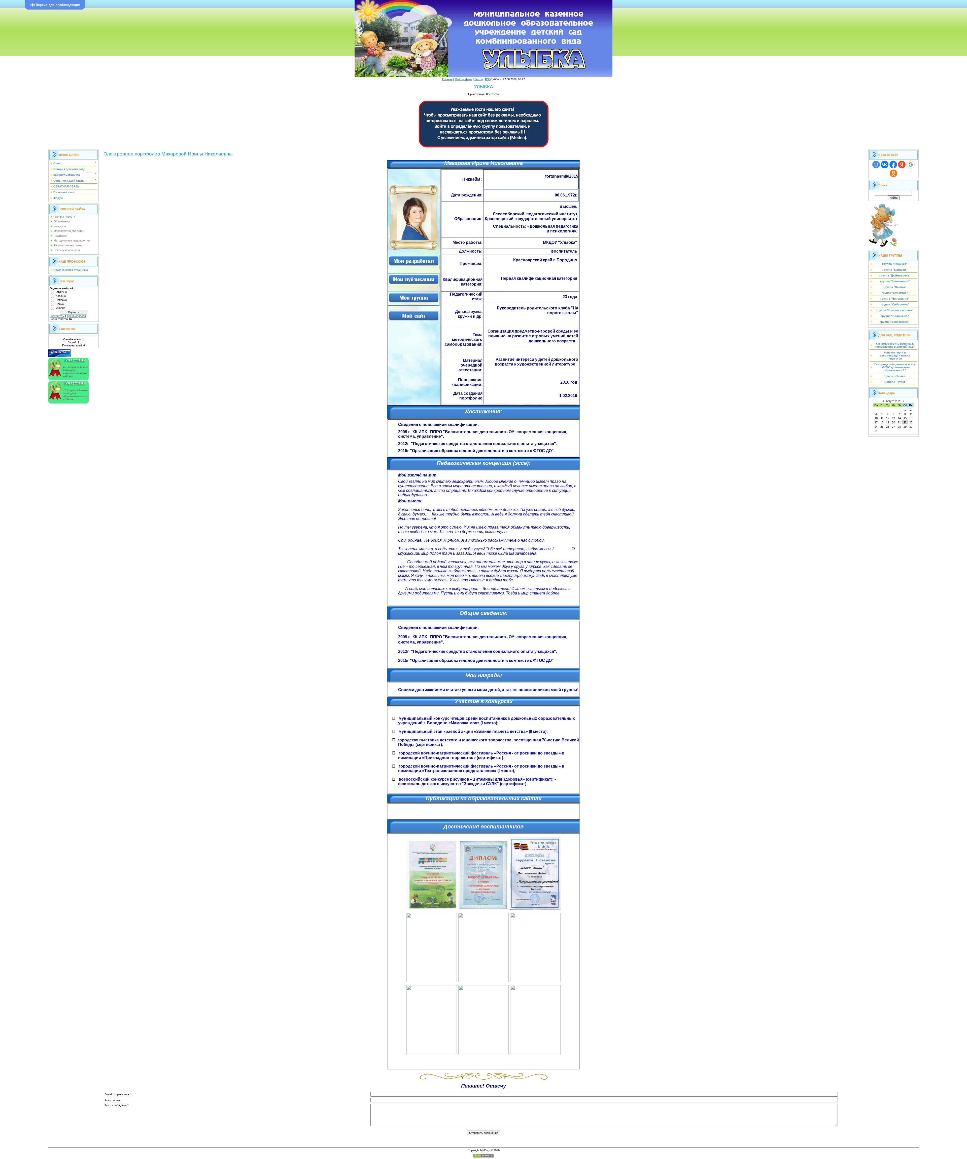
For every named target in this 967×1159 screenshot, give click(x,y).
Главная (447, 79)
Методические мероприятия (72, 240)
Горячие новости (64, 216)
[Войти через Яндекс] (902, 164)
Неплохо (61, 299)
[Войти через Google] (911, 165)
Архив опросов (76, 315)
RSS (488, 79)
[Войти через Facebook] (893, 164)
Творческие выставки (68, 245)
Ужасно (60, 307)
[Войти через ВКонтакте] (884, 164)
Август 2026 (893, 401)
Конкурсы (60, 226)
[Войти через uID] (876, 164)
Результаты (57, 315)
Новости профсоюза (67, 250)
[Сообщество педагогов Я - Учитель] (59, 356)
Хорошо (61, 295)
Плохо (60, 303)
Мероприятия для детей (69, 230)
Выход (478, 79)
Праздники (60, 235)
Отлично (61, 291)
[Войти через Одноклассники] (893, 173)
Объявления (62, 221)
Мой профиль (463, 79)
